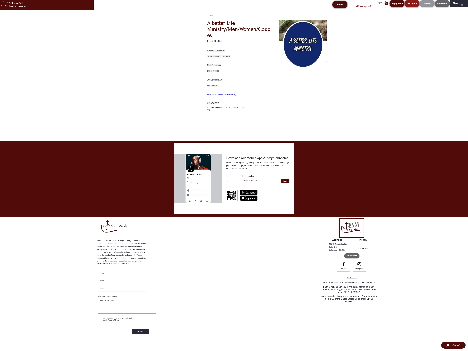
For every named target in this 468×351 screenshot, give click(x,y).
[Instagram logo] (359, 264)
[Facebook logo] (343, 264)
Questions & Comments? (107, 296)
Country (229, 176)
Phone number (248, 176)
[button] (386, 3)
